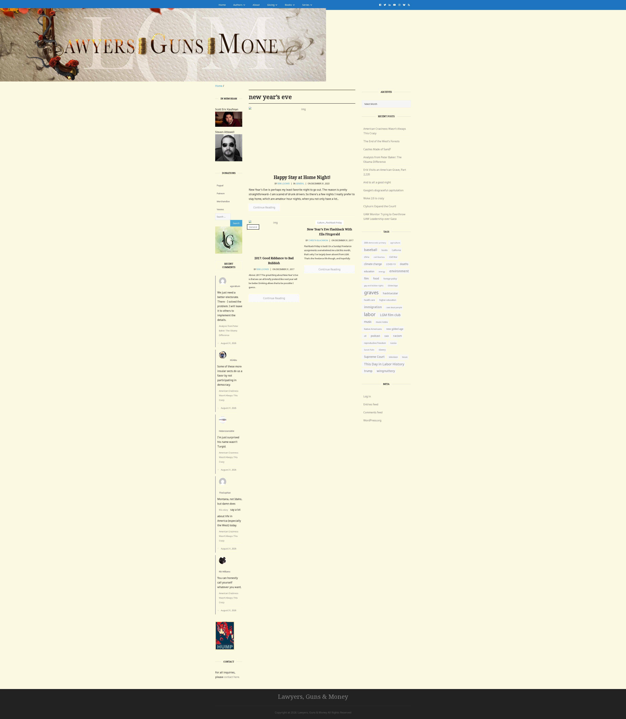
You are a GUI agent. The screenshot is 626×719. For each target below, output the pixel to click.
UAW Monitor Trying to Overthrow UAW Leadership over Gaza (384, 216)
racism (397, 336)
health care (369, 300)
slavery (382, 349)
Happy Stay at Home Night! (302, 177)
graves (371, 292)
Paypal (220, 185)
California (396, 250)
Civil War (393, 257)
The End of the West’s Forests (381, 141)
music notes (382, 321)
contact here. (232, 677)
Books (288, 4)
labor (370, 314)
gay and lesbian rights (373, 285)
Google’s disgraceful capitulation (383, 190)
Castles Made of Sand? (377, 149)
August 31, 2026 (228, 343)
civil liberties (379, 257)
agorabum (235, 286)
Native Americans (373, 328)
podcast (375, 336)
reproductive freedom (375, 342)
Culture (320, 222)
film (366, 278)
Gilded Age (393, 285)
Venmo (220, 209)
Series (305, 4)
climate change (373, 264)
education (369, 271)
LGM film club (390, 315)
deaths (404, 264)
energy (382, 271)
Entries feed (370, 404)
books (385, 250)
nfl (365, 336)
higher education (387, 300)
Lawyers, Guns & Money (313, 696)
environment (399, 271)
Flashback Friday (334, 222)
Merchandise (223, 201)
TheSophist (225, 492)
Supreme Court (374, 357)
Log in (367, 396)
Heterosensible (226, 430)
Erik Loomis (284, 183)
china (366, 257)
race (386, 335)
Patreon (221, 193)
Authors (237, 4)
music (368, 322)
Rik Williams (224, 571)
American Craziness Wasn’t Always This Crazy (228, 395)
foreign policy (390, 278)
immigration (373, 307)
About (256, 4)
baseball (370, 249)
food (376, 278)
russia (393, 342)
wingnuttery (386, 371)
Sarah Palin (369, 350)
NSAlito (233, 360)
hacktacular (390, 293)
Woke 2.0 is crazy (373, 198)
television (393, 357)
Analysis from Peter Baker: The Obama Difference (228, 331)
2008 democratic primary (375, 243)
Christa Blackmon (318, 240)
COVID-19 (390, 264)
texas (405, 357)
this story (223, 509)
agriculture (395, 242)
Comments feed (372, 412)
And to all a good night (377, 182)
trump (368, 371)
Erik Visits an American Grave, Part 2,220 (384, 172)
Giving (271, 4)
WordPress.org (372, 420)
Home (222, 4)
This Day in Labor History (384, 364)
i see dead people (394, 307)
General (300, 183)
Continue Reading (264, 207)
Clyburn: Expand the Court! (379, 206)
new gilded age (394, 328)
